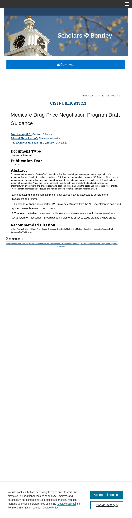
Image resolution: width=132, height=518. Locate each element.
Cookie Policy (50, 507)
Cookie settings (66, 503)
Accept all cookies (106, 495)
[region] (66, 500)
